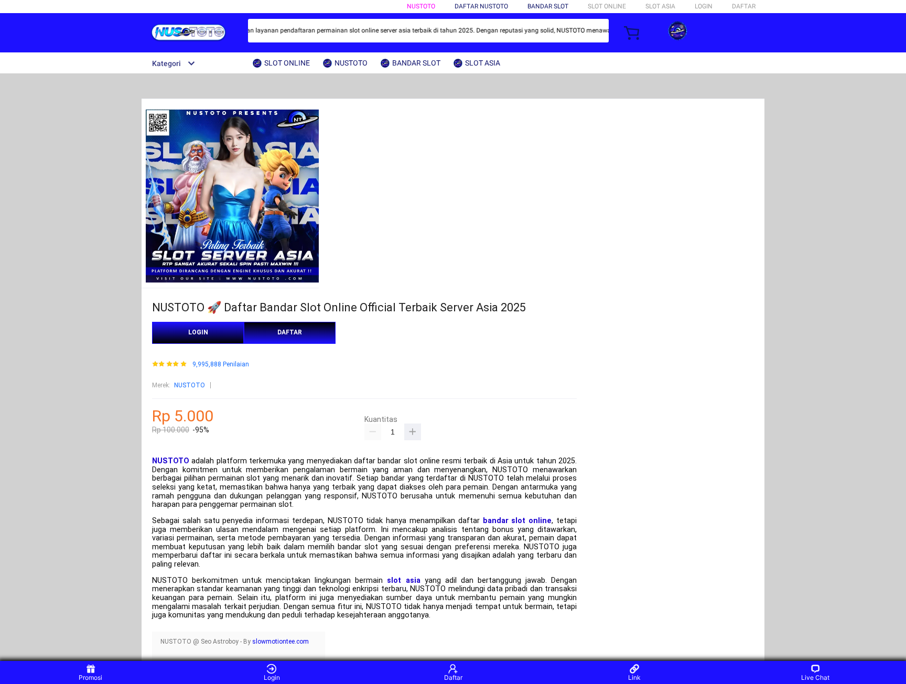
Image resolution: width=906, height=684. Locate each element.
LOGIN (704, 6)
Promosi (90, 677)
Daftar (453, 677)
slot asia (403, 580)
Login (272, 677)
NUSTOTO (421, 6)
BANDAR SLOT (547, 6)
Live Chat (815, 677)
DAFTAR (744, 6)
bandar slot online (517, 520)
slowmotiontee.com (280, 641)
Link (634, 677)
